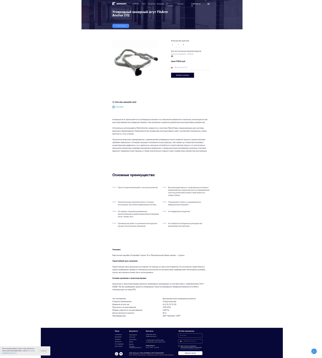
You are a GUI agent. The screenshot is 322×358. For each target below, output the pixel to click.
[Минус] (172, 45)
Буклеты (131, 344)
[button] (120, 26)
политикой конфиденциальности (191, 348)
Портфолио (151, 4)
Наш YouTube (118, 346)
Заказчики (118, 339)
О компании (135, 3)
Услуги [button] (143, 4)
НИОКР (131, 341)
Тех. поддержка (119, 344)
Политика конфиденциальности (135, 347)
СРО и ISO (132, 337)
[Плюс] (183, 45)
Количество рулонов (180, 41)
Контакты (180, 4)
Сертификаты (133, 334)
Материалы (160, 4)
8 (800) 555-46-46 (151, 334)
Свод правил (133, 339)
